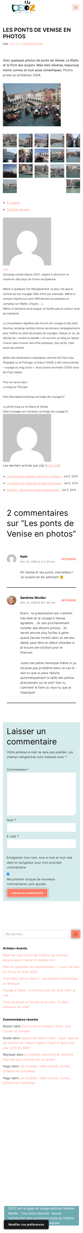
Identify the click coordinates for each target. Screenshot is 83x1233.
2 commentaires (31, 44)
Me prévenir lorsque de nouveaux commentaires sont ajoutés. (31, 881)
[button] (76, 7)
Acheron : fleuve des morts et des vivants (33, 489)
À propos (13, 202)
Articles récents (18, 209)
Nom (11, 820)
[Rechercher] (75, 934)
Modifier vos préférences (26, 1224)
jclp (12, 44)
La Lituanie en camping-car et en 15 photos (34, 476)
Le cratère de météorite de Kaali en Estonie (34, 483)
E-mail (13, 836)
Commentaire (18, 769)
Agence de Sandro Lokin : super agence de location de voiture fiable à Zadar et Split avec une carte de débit (40, 1043)
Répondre (69, 559)
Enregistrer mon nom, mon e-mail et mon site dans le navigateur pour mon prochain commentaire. (39, 862)
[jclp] (27, 264)
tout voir (53, 465)
